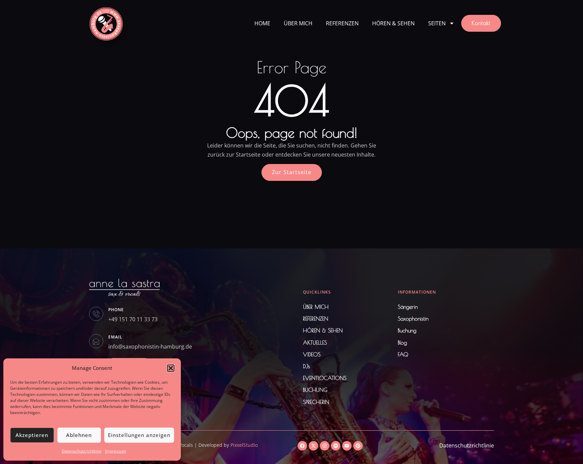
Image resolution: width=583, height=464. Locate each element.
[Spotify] (335, 446)
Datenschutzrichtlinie (82, 451)
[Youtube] (347, 446)
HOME (262, 23)
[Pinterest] (358, 446)
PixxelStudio (244, 445)
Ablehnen (79, 435)
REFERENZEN (342, 23)
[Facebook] (302, 446)
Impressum (115, 451)
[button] (170, 368)
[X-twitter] (313, 446)
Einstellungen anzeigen (139, 435)
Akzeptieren (32, 435)
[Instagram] (324, 446)
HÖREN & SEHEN (393, 23)
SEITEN (437, 23)
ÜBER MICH (298, 23)
